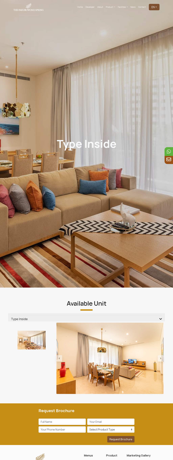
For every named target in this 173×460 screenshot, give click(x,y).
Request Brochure (120, 439)
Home (80, 7)
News (132, 7)
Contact (142, 7)
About (100, 7)
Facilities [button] (122, 7)
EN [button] (153, 7)
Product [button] (110, 7)
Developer (90, 7)
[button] (64, 358)
